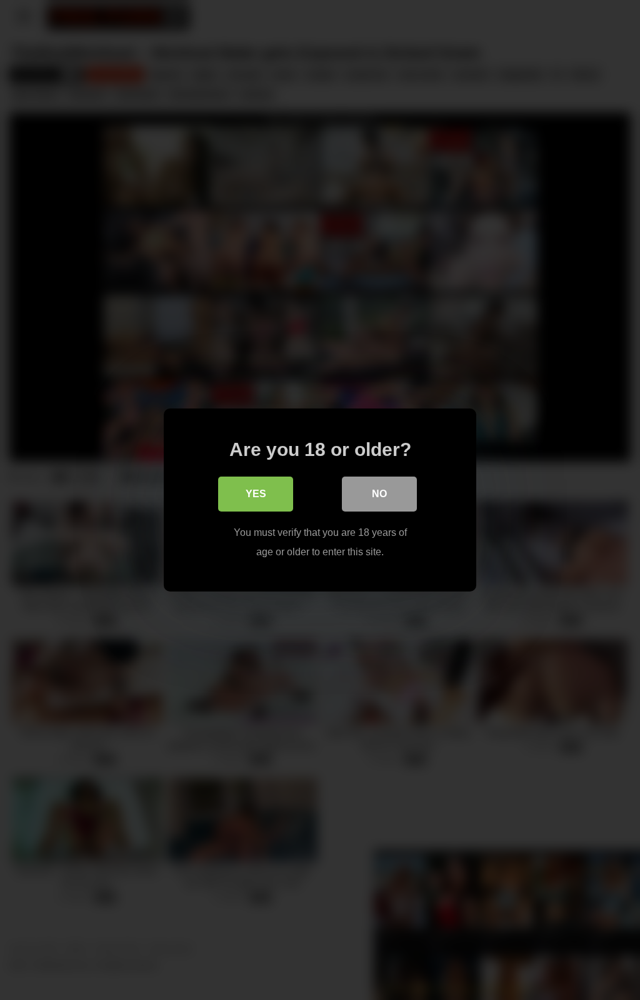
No (379, 493)
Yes (256, 493)
